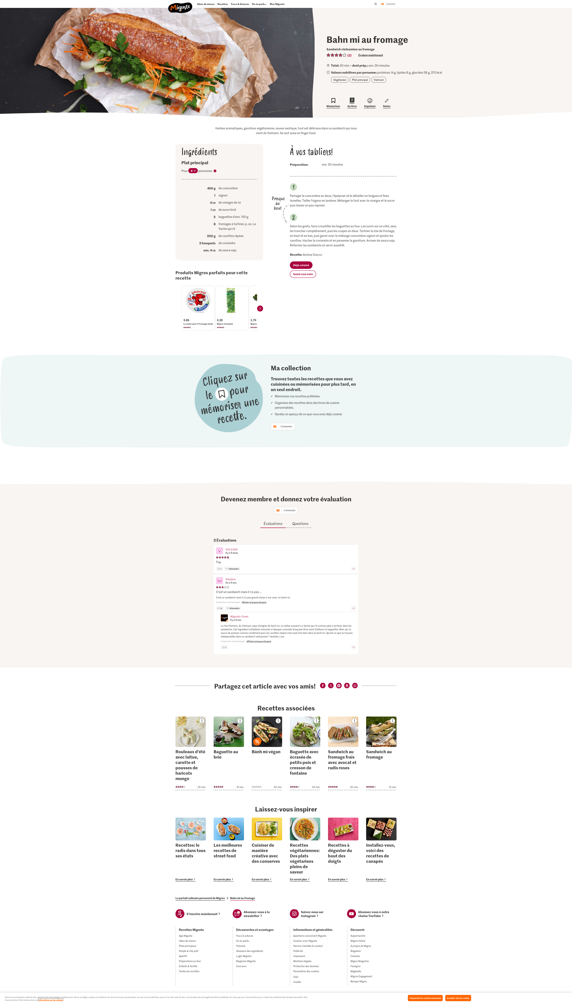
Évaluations (273, 523)
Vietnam (379, 80)
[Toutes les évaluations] (337, 55)
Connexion (390, 4)
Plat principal (360, 80)
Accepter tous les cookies (458, 998)
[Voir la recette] (190, 753)
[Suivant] (260, 308)
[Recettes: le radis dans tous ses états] (190, 850)
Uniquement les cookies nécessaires (425, 998)
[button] (219, 551)
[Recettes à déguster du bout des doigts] (343, 850)
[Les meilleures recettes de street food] (229, 850)
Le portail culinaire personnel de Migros (200, 898)
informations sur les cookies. (51, 1000)
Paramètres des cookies (306, 971)
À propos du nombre (215, 171)
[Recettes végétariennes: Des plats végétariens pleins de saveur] (305, 850)
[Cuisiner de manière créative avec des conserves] (267, 850)
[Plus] (353, 569)
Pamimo (231, 579)
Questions (300, 523)
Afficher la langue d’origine (254, 602)
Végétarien (339, 80)
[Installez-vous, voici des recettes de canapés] (381, 850)
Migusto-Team (239, 616)
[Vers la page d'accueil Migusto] (180, 5)
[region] (286, 998)
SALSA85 (232, 549)
